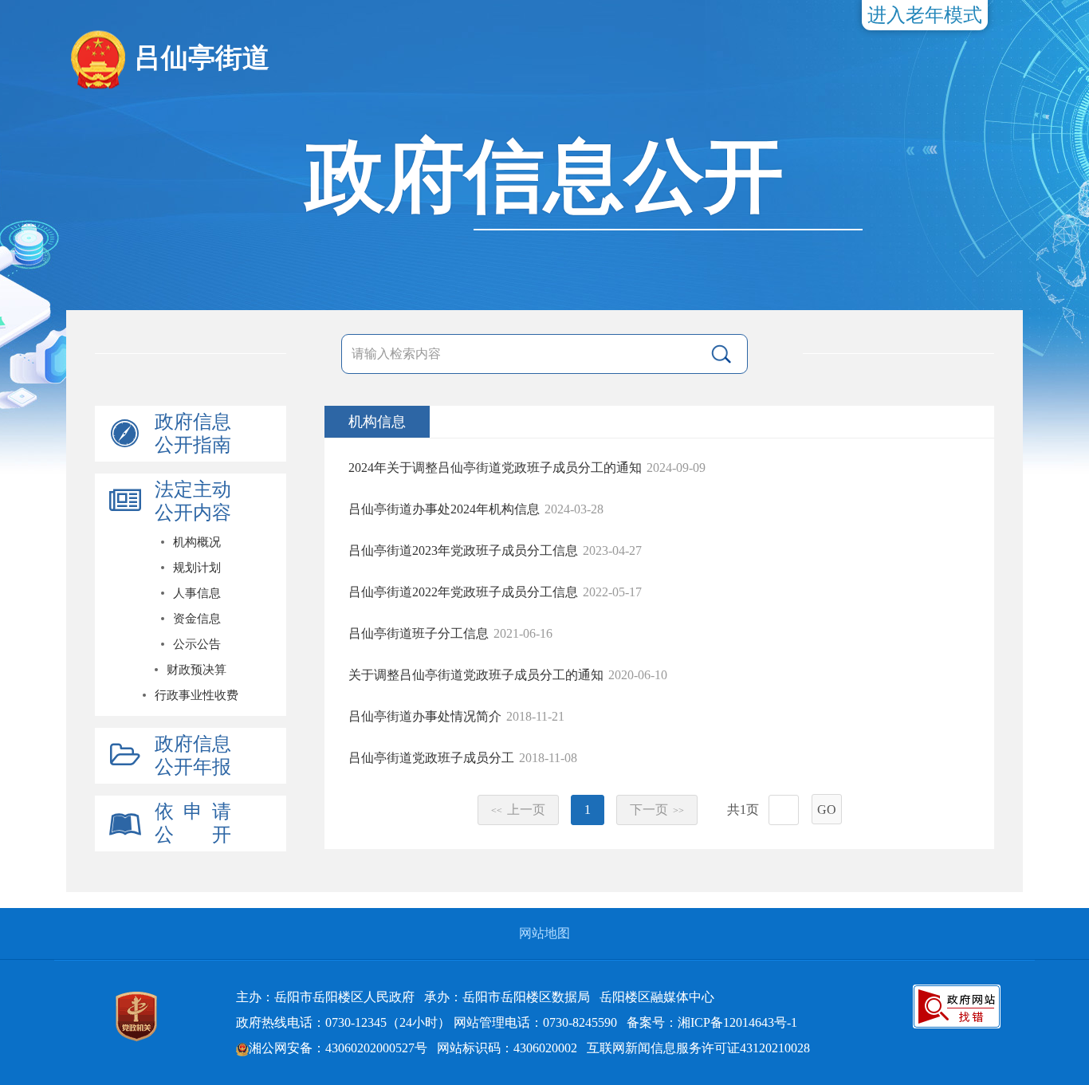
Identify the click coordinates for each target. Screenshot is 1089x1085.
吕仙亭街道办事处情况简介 (424, 716)
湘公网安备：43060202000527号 (338, 1048)
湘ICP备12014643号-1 (737, 1022)
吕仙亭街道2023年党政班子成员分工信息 (463, 550)
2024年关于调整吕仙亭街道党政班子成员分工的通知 (495, 467)
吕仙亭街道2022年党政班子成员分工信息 (463, 592)
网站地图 (544, 933)
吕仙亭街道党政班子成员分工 (431, 758)
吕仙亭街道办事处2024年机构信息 (444, 509)
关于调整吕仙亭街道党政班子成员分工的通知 (475, 675)
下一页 (657, 809)
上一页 (518, 809)
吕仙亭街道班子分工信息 (418, 633)
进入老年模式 (924, 15)
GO (826, 809)
